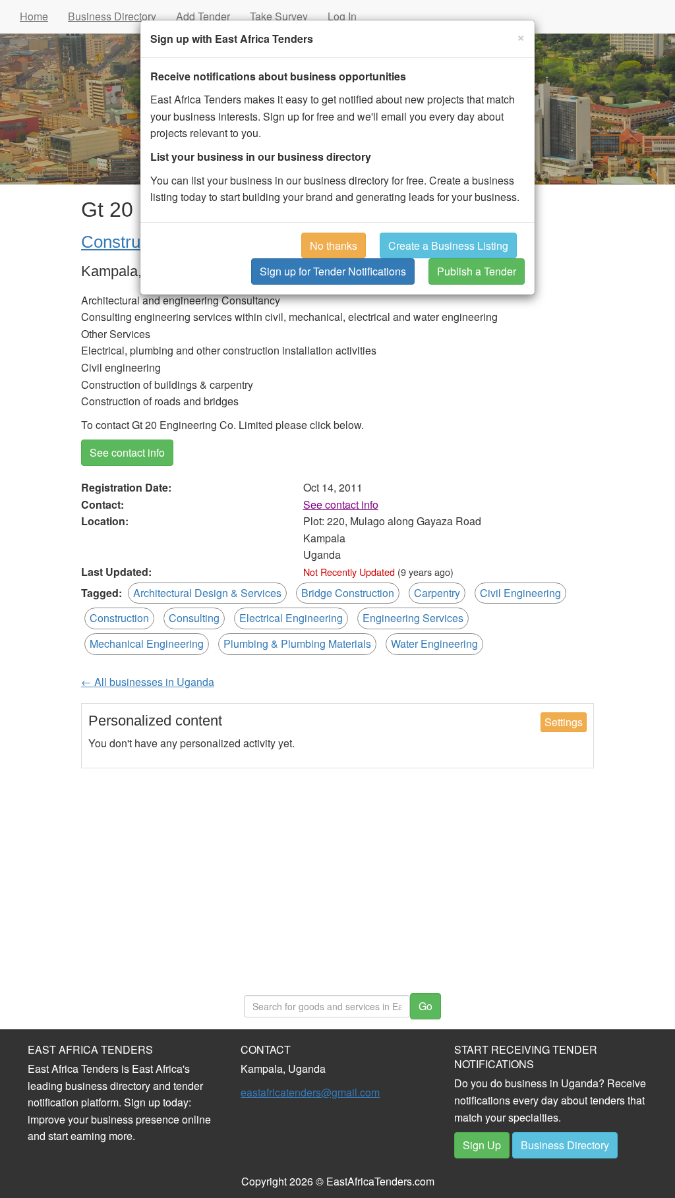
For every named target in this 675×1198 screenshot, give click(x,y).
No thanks (333, 245)
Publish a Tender (476, 271)
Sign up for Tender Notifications (333, 271)
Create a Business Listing (448, 245)
